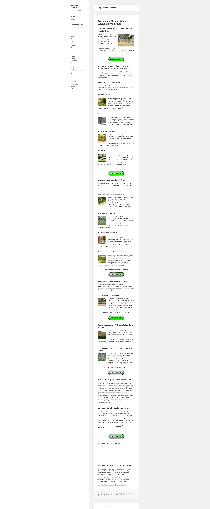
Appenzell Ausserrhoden (76, 38)
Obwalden (73, 58)
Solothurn (73, 65)
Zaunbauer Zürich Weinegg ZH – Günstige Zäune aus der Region (114, 478)
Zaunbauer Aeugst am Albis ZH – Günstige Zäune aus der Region (114, 469)
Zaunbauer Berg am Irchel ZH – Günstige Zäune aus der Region (113, 472)
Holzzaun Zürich (130, 493)
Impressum (73, 91)
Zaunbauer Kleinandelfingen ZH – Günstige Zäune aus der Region (114, 471)
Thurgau (73, 69)
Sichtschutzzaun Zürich (120, 494)
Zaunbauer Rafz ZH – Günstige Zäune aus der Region (111, 474)
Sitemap (73, 18)
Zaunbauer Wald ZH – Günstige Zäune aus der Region (111, 483)
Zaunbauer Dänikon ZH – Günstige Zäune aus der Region (112, 481)
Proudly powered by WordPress (105, 506)
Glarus (72, 49)
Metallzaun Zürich (111, 494)
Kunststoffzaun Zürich (102, 494)
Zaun (101, 420)
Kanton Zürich (110, 36)
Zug (72, 73)
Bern (72, 47)
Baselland (73, 45)
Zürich (72, 76)
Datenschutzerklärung (76, 84)
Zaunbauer (118, 425)
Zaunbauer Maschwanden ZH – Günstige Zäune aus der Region (113, 479)
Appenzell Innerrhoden (76, 41)
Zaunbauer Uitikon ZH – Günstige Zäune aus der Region (112, 485)
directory (73, 86)
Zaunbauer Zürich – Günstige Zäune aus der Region (114, 22)
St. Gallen (73, 67)
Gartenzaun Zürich (122, 493)
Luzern (72, 54)
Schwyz (72, 62)
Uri (71, 71)
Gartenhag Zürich (114, 493)
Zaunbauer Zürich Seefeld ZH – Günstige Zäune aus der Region (113, 476)
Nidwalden (73, 56)
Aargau (72, 36)
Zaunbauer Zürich (102, 495)
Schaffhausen (74, 60)
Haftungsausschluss (75, 88)
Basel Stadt (73, 43)
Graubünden (73, 51)
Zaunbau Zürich (129, 494)
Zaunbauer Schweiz (75, 6)
